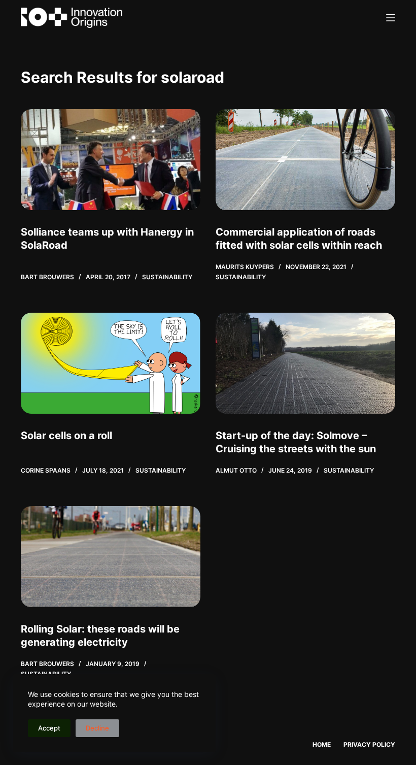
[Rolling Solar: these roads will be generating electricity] (110, 556)
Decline (97, 728)
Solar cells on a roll (66, 435)
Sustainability (167, 277)
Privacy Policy (369, 744)
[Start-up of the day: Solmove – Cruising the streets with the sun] (305, 363)
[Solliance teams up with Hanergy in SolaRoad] (110, 159)
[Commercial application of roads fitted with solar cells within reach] (305, 159)
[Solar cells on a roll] (110, 363)
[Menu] (390, 17)
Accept (49, 728)
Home (322, 744)
